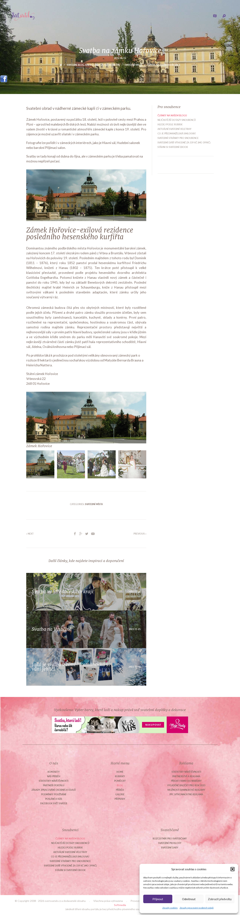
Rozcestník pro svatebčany (170, 838)
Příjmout (157, 899)
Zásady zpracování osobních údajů (197, 907)
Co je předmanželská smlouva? (177, 133)
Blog (120, 785)
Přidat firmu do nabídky (186, 780)
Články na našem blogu (172, 115)
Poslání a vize (53, 799)
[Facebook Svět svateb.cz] (4, 78)
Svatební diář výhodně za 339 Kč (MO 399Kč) (184, 142)
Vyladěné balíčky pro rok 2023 (186, 785)
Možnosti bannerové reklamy (186, 790)
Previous (20, 419)
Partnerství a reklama (186, 776)
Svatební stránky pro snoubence (178, 138)
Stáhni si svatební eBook (173, 147)
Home (119, 771)
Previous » (140, 533)
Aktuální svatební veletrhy (174, 129)
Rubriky (120, 776)
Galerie (119, 794)
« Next (30, 533)
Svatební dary (169, 847)
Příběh (120, 790)
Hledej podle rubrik (170, 124)
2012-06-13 (120, 58)
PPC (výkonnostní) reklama (186, 794)
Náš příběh (53, 776)
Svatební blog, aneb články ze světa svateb (93, 65)
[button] (232, 869)
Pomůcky (120, 780)
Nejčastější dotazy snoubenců (177, 120)
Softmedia (120, 905)
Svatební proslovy (169, 843)
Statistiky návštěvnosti (53, 780)
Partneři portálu (53, 785)
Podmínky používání (53, 794)
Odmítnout (189, 899)
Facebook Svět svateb (53, 803)
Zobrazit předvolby (220, 899)
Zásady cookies (170, 907)
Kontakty (54, 771)
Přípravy (120, 799)
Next (152, 419)
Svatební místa (133, 65)
